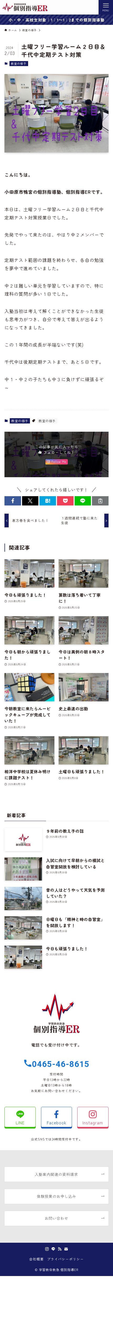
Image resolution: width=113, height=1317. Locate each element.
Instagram (93, 1122)
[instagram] (47, 1249)
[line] (53, 1249)
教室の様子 (19, 63)
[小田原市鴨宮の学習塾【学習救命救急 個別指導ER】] (25, 7)
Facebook (56, 1122)
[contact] (66, 1249)
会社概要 (36, 1258)
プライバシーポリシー (65, 1258)
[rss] (59, 1249)
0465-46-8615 (60, 1064)
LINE (20, 1122)
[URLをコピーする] (100, 500)
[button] (12, 500)
